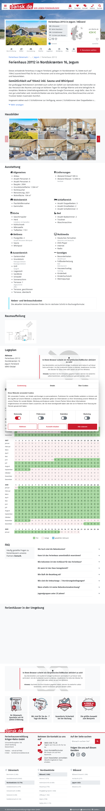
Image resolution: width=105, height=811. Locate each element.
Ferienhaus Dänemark (18, 57)
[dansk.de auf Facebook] (73, 755)
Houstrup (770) (44, 787)
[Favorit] (97, 39)
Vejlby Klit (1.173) (45, 803)
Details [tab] (52, 385)
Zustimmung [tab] (21, 385)
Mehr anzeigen (17, 104)
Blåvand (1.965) (44, 774)
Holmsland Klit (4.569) (46, 783)
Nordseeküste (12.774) (14, 783)
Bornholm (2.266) (12, 774)
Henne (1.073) (44, 778)
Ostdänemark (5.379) (14, 787)
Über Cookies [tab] (83, 385)
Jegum (36, 57)
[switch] (41, 418)
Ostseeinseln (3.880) (13, 791)
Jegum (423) (76, 783)
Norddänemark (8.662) (14, 778)
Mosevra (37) (76, 787)
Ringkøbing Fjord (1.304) (47, 791)
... (31, 57)
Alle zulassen (82, 426)
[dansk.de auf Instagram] (78, 755)
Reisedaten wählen (89, 50)
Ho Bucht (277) (77, 778)
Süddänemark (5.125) (14, 799)
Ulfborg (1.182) (44, 795)
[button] (5, 6)
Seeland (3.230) (12, 795)
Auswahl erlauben (52, 426)
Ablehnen (22, 426)
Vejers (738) (43, 799)
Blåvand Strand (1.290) (80, 774)
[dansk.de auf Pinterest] (83, 755)
